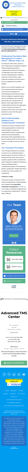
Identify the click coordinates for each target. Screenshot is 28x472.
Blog (2, 49)
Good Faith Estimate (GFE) (14, 399)
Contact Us (14, 396)
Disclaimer (14, 390)
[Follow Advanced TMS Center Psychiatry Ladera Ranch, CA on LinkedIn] (14, 374)
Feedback (13, 393)
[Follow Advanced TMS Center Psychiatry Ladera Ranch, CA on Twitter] (9, 374)
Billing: (9, 341)
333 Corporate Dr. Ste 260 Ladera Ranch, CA (14, 17)
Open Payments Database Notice (14, 405)
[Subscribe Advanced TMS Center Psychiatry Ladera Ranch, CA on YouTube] (23, 374)
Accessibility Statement (14, 402)
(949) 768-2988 (9, 22)
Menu (12, 34)
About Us (21, 48)
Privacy (21, 390)
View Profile (22, 235)
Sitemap (5, 393)
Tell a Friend (21, 393)
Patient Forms (17, 266)
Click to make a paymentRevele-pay (14, 13)
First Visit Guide (17, 259)
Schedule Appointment (15, 276)
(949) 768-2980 (15, 339)
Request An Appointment (14, 29)
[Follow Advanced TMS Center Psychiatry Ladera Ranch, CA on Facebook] (4, 374)
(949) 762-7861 (16, 341)
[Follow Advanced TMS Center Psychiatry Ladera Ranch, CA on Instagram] (18, 374)
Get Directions (14, 332)
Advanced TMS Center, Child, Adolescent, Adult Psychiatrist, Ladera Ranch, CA (14, 412)
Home (7, 390)
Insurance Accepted (13, 281)
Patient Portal (11, 26)
